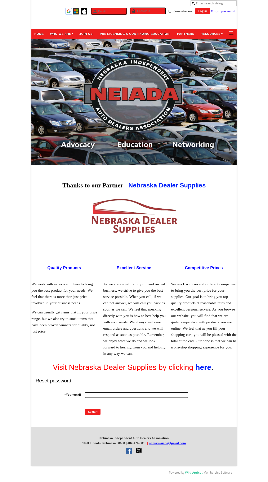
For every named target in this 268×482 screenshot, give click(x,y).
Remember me (182, 11)
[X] (138, 451)
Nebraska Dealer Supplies (167, 185)
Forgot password (223, 11)
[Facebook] (129, 451)
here (203, 367)
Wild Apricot (194, 472)
